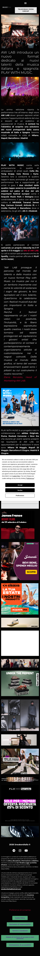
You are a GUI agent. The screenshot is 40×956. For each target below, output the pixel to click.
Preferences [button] (30, 478)
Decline (20, 490)
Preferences (20, 495)
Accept (20, 485)
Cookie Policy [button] (16, 476)
